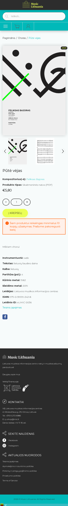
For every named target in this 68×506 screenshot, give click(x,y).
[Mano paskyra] (28, 26)
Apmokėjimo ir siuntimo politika (18, 466)
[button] (3, 505)
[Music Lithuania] (33, 4)
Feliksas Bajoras (35, 179)
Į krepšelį (15, 213)
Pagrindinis (8, 38)
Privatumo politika (11, 475)
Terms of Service (9, 480)
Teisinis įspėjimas (12, 307)
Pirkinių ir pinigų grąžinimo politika (19, 471)
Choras (22, 38)
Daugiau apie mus (11, 374)
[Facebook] (4, 316)
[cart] (16, 26)
